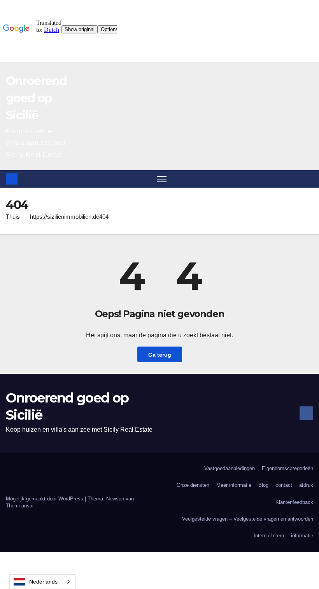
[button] (308, 178)
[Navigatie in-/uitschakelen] (161, 179)
